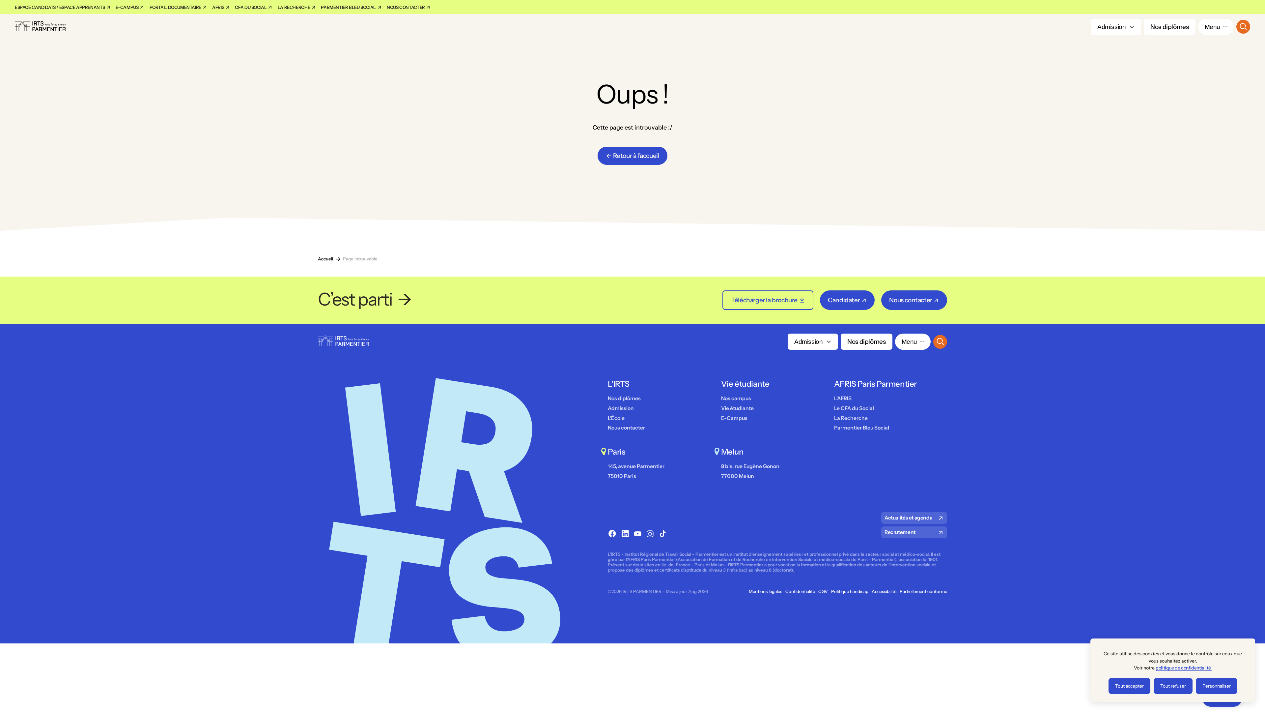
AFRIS (218, 7)
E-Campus (734, 418)
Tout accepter (1129, 686)
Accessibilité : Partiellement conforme (909, 591)
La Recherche (294, 7)
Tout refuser (1173, 686)
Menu (1212, 26)
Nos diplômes (1169, 27)
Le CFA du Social (854, 408)
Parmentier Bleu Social (349, 7)
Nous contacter (406, 7)
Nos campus (736, 398)
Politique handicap (849, 591)
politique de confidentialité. (1184, 668)
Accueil (325, 258)
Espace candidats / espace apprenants (60, 7)
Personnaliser (1216, 686)
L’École (616, 418)
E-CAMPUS (127, 7)
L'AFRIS (843, 398)
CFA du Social (251, 7)
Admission (1111, 26)
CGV (823, 591)
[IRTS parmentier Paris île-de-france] (40, 27)
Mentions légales (765, 591)
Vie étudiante (737, 408)
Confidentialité (800, 591)
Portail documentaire (176, 7)
